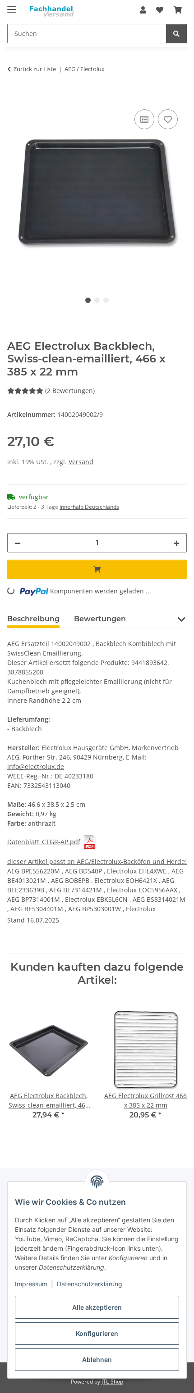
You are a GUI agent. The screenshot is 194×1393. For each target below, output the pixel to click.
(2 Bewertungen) (70, 390)
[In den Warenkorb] (14, 97)
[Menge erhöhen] (176, 543)
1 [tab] (88, 300)
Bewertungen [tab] (100, 619)
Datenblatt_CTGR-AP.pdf (43, 841)
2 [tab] (97, 300)
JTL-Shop (112, 1381)
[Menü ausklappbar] (11, 5)
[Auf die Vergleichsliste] (144, 119)
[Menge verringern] (18, 543)
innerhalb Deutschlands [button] (89, 507)
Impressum (31, 1284)
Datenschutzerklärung (89, 1284)
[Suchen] (176, 33)
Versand (81, 461)
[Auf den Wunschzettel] (168, 119)
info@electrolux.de (35, 766)
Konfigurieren (97, 1333)
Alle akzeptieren (97, 1307)
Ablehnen (97, 1359)
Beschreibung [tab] (33, 619)
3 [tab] (106, 300)
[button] (143, 10)
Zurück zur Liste (35, 69)
